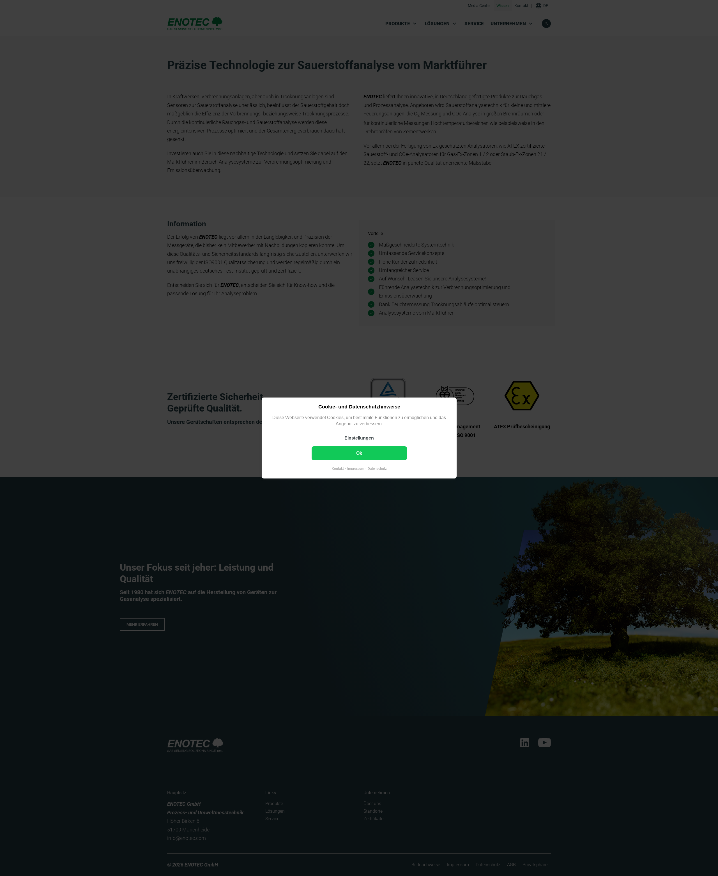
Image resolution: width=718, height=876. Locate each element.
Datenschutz (376, 469)
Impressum (355, 469)
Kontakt (338, 469)
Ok (359, 453)
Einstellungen (359, 438)
